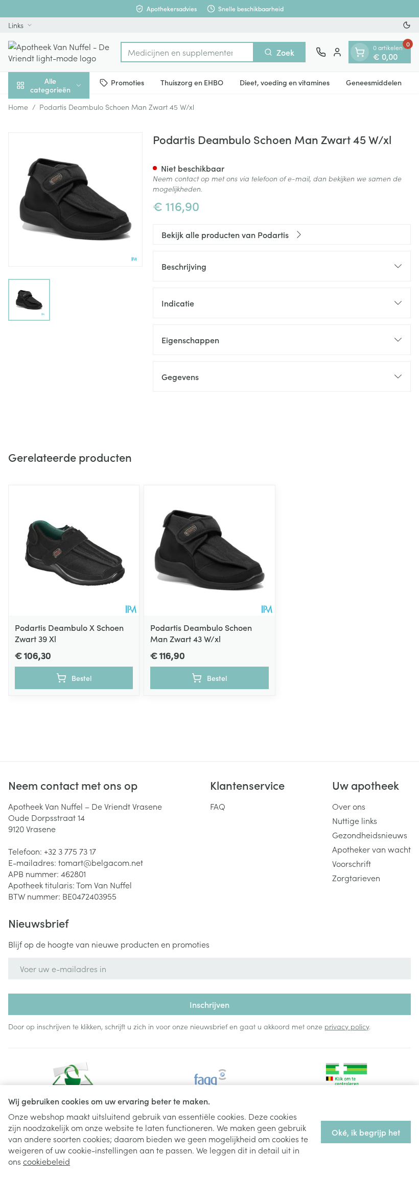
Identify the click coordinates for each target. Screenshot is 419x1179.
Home (18, 107)
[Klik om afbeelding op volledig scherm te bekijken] (75, 199)
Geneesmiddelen (374, 82)
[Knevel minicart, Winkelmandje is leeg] (360, 52)
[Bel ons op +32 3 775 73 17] (321, 52)
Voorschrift (351, 863)
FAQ (217, 806)
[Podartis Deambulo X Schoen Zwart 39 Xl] (74, 550)
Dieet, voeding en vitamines (285, 82)
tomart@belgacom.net (100, 862)
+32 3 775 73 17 (70, 851)
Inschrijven (209, 1004)
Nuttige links (354, 820)
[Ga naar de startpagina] (59, 52)
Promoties (127, 82)
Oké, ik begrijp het (366, 1132)
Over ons (348, 806)
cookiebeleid (46, 1161)
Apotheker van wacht (371, 849)
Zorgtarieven (356, 877)
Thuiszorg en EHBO (191, 82)
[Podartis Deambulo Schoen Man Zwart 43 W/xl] (209, 550)
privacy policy (346, 1026)
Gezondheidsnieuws (369, 834)
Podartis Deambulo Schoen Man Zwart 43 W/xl (201, 633)
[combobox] (187, 52)
